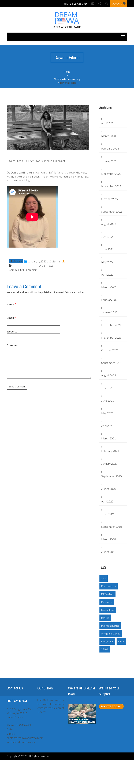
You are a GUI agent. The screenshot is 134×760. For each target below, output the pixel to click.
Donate (117, 3)
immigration (107, 641)
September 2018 (111, 526)
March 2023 (108, 135)
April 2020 (107, 501)
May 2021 (107, 413)
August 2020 (108, 488)
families (105, 617)
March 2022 (108, 287)
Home (67, 71)
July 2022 (107, 236)
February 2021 (110, 451)
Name (10, 304)
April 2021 (107, 425)
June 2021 (107, 400)
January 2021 (109, 463)
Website (12, 331)
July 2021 (107, 388)
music (121, 641)
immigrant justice (110, 625)
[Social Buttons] (99, 3)
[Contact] (92, 3)
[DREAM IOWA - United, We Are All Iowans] (67, 18)
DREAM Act (107, 594)
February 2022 (110, 299)
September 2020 (111, 476)
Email (10, 317)
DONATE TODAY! (111, 706)
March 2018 (108, 539)
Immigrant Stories (110, 633)
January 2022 (109, 312)
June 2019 (107, 514)
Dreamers (106, 602)
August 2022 (108, 224)
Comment (13, 345)
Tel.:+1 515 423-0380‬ (76, 3)
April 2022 (107, 274)
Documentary (108, 586)
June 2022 (107, 249)
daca (103, 578)
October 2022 (109, 198)
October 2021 (109, 350)
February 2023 (110, 148)
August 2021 (108, 375)
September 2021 (111, 362)
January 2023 (109, 161)
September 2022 (111, 211)
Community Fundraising (67, 79)
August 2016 (108, 551)
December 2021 (111, 325)
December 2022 (111, 173)
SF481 (104, 649)
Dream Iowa (46, 265)
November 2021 (111, 337)
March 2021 (108, 438)
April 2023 (107, 123)
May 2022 (107, 261)
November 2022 (111, 186)
